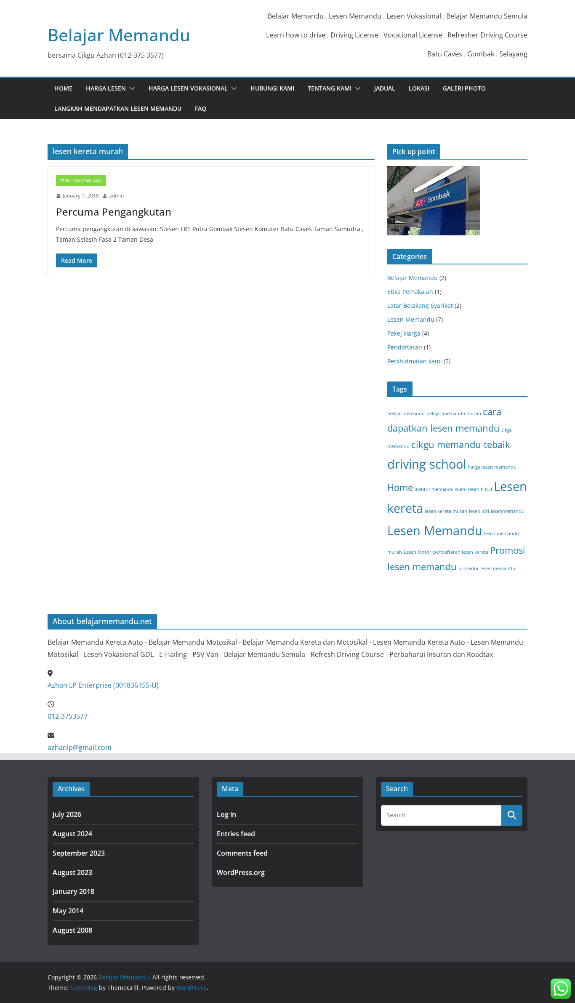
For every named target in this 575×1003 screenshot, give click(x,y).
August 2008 (72, 930)
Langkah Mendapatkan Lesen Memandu (117, 108)
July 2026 (67, 814)
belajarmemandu (406, 413)
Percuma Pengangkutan (113, 212)
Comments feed (242, 853)
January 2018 (73, 891)
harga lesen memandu (492, 467)
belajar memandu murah (453, 413)
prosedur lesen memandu (486, 568)
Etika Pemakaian (410, 292)
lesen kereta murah (446, 511)
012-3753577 (68, 716)
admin (116, 195)
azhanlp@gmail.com (80, 747)
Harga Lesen (106, 88)
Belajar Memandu (119, 34)
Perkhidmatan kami (81, 181)
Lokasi (419, 88)
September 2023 (79, 853)
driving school (426, 464)
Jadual (384, 88)
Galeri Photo (464, 88)
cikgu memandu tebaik (460, 444)
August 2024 (72, 833)
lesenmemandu (507, 511)
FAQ (200, 108)
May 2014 (68, 910)
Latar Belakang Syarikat (420, 305)
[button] (130, 88)
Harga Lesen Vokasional (188, 88)
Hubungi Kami (272, 88)
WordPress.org (241, 872)
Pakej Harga (404, 333)
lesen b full (480, 489)
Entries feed (236, 833)
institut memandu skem (440, 489)
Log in (226, 814)
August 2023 (72, 872)
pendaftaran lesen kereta (460, 552)
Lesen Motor (417, 552)
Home (63, 88)
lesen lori (479, 511)
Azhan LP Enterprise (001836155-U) (103, 685)
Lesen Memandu (410, 319)
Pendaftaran (404, 347)
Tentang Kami (329, 88)
